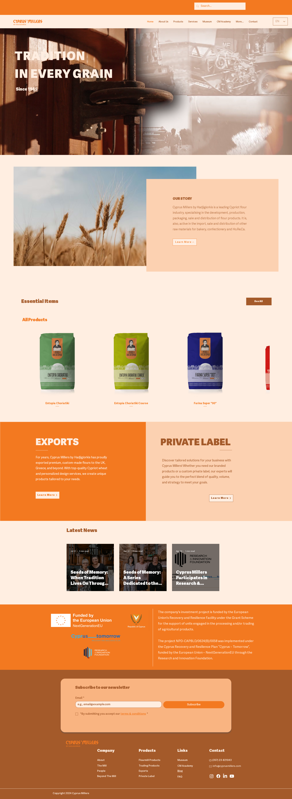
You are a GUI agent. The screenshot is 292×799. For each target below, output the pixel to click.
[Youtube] (231, 776)
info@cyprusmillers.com (227, 766)
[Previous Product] (18, 364)
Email (79, 698)
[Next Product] (274, 364)
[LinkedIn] (225, 776)
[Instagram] (211, 776)
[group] (146, 368)
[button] (178, 22)
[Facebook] (218, 776)
